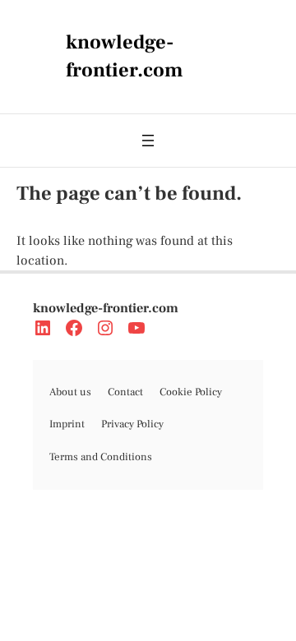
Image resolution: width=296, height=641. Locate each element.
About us (70, 392)
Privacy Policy (132, 424)
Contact (125, 392)
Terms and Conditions (100, 456)
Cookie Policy (191, 392)
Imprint (67, 424)
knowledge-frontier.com (105, 308)
